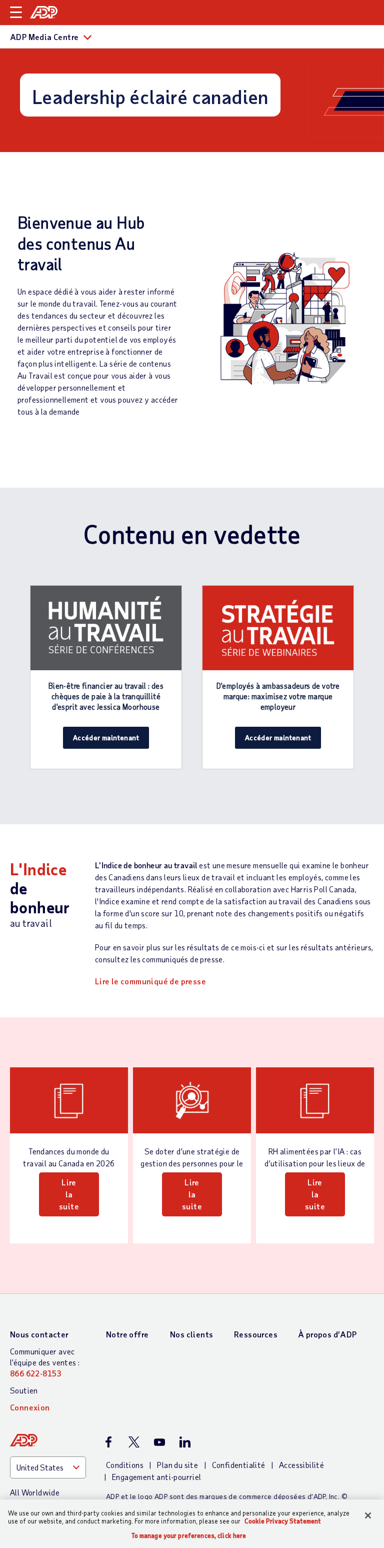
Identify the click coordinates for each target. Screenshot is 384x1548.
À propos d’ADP (327, 1334)
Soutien (24, 1390)
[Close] (368, 1515)
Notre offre (127, 1334)
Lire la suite (69, 1194)
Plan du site (177, 1464)
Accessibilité (301, 1464)
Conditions (125, 1464)
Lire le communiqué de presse (150, 981)
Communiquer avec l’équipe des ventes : (45, 1362)
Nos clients (191, 1334)
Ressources (256, 1334)
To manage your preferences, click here (189, 1535)
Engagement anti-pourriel (157, 1476)
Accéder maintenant (106, 737)
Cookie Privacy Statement (282, 1521)
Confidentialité (239, 1464)
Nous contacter (39, 1334)
